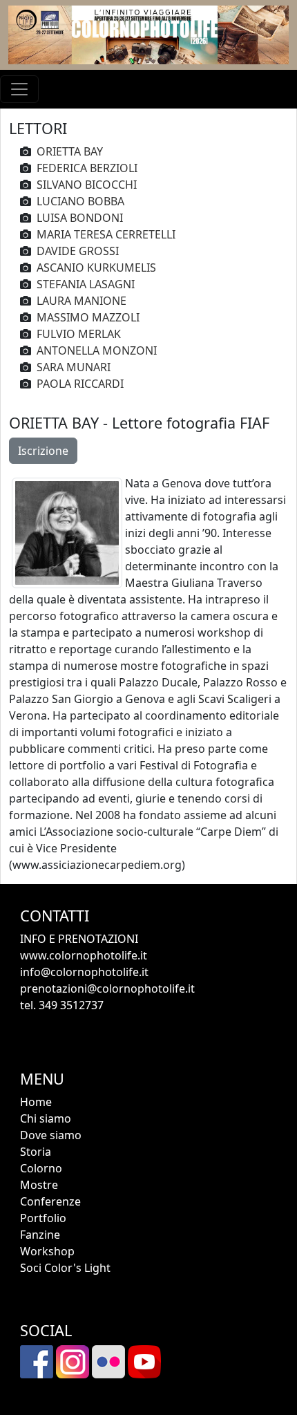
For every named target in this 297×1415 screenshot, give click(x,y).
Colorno (41, 1168)
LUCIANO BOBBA (80, 201)
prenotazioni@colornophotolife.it (107, 988)
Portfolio (43, 1218)
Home (36, 1101)
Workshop (47, 1251)
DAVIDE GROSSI (78, 251)
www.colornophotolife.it (83, 955)
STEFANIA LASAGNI (86, 284)
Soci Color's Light (65, 1267)
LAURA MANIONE (81, 300)
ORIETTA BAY (70, 151)
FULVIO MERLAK (79, 333)
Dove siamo (51, 1135)
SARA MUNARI (74, 367)
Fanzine (40, 1234)
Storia (35, 1151)
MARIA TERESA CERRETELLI (106, 234)
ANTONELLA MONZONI (97, 350)
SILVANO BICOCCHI (87, 184)
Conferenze (50, 1201)
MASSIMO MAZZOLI (88, 317)
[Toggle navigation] (19, 89)
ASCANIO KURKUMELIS (96, 267)
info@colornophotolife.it (84, 972)
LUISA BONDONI (80, 217)
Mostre (39, 1184)
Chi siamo (45, 1118)
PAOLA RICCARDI (80, 383)
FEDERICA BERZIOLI (87, 168)
